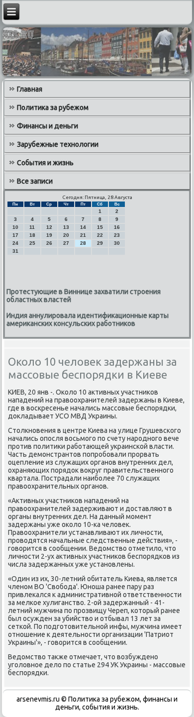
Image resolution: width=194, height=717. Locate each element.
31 (15, 251)
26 (49, 243)
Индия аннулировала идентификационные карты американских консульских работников (87, 319)
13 (66, 227)
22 (100, 235)
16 (117, 227)
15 (100, 227)
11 (32, 227)
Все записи (35, 181)
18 (32, 235)
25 (32, 243)
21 (83, 235)
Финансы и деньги (47, 126)
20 (66, 235)
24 (15, 243)
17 (15, 235)
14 (83, 227)
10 (15, 227)
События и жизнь (45, 163)
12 (49, 227)
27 (66, 243)
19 (49, 235)
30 (117, 243)
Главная (29, 89)
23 (117, 235)
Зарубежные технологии (57, 144)
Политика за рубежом (53, 107)
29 (100, 243)
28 (83, 243)
